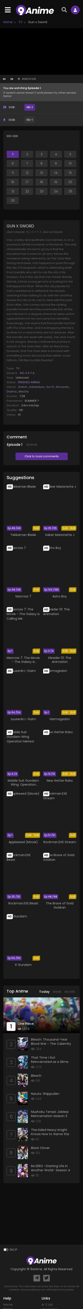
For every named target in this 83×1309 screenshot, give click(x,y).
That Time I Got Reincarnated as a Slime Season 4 (49, 1061)
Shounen (62, 387)
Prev (4, 79)
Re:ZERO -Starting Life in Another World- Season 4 (50, 1168)
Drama (12, 391)
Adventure (37, 387)
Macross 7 (23, 596)
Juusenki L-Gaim (23, 719)
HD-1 (30, 107)
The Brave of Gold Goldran (59, 905)
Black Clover (40, 1148)
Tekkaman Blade (23, 535)
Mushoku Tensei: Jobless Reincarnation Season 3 (50, 1114)
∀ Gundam (23, 965)
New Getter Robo (60, 780)
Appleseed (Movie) (23, 842)
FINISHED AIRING (29, 382)
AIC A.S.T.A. (27, 373)
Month (70, 991)
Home (8, 22)
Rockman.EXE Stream (59, 842)
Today (44, 991)
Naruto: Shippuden (45, 1093)
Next (12, 79)
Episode (14, 444)
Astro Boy (59, 596)
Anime (31, 444)
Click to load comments (42, 456)
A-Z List (47, 1304)
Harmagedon (60, 719)
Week (57, 991)
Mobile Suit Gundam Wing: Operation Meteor (23, 784)
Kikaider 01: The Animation (59, 660)
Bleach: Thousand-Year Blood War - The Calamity (51, 1041)
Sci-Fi (50, 387)
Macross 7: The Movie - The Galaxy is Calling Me (23, 662)
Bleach (36, 1075)
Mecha (24, 391)
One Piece (26, 1023)
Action (23, 387)
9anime (36, 1269)
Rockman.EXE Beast (23, 903)
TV (19, 22)
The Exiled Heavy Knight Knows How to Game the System (50, 1134)
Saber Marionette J (59, 535)
